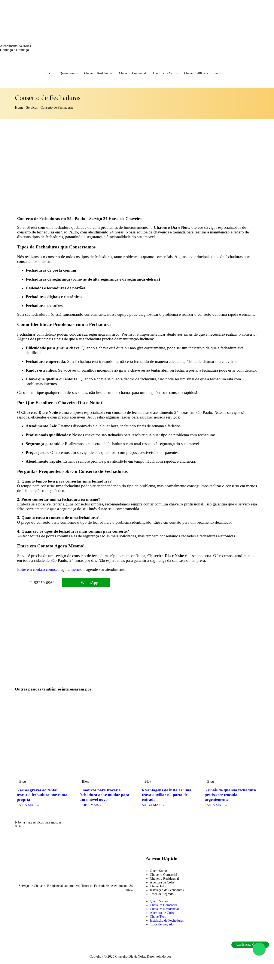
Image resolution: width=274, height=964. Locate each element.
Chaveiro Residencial (98, 73)
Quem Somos (69, 73)
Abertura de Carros (165, 73)
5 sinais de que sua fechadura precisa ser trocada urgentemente (230, 795)
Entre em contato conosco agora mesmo (49, 569)
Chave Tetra (158, 886)
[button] (27, 816)
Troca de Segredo (162, 894)
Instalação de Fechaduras (167, 890)
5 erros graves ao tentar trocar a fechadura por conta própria (42, 795)
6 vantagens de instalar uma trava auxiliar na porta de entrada (166, 795)
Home (19, 107)
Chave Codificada (196, 73)
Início (49, 73)
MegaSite (178, 956)
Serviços (32, 107)
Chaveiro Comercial (132, 73)
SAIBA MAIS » (28, 805)
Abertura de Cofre (162, 882)
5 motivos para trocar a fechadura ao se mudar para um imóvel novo (104, 795)
